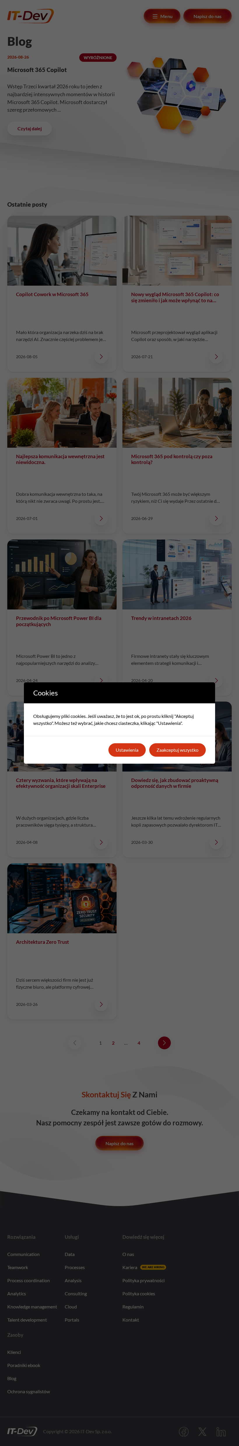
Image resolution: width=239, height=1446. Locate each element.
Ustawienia (127, 750)
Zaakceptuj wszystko (177, 750)
